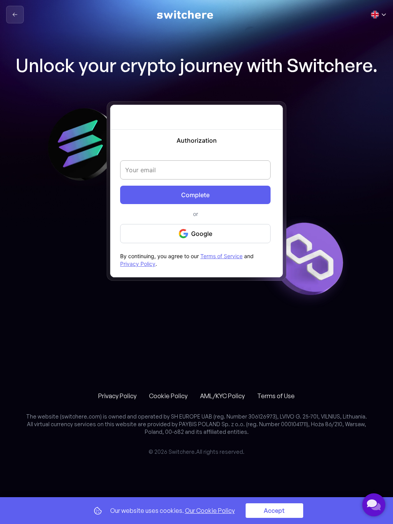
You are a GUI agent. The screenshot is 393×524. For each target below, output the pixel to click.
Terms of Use (276, 396)
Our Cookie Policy (210, 510)
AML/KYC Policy (222, 396)
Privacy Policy (117, 396)
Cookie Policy (168, 396)
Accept (274, 510)
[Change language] (379, 14)
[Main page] (185, 14)
